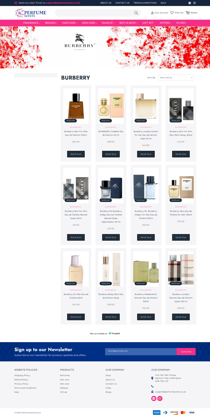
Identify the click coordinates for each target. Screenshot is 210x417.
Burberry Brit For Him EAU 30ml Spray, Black (181, 133)
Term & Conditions (145, 3)
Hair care (64, 379)
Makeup (64, 388)
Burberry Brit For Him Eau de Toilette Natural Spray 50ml (76, 215)
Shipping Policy (22, 375)
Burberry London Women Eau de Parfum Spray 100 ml (181, 298)
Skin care (64, 383)
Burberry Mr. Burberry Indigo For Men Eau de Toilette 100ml (146, 215)
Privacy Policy (21, 383)
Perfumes (65, 375)
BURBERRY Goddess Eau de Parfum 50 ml (110, 133)
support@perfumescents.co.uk (63, 2)
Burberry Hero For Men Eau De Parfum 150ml (76, 133)
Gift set (63, 392)
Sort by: (151, 77)
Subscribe (186, 351)
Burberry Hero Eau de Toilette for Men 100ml (181, 213)
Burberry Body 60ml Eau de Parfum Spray (110, 296)
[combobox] (98, 13)
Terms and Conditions (25, 388)
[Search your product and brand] (136, 13)
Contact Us (122, 3)
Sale (163, 3)
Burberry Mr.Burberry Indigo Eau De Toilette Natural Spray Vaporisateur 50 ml (111, 216)
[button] (31, 23)
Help (16, 392)
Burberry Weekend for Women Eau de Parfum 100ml (146, 298)
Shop (108, 375)
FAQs (108, 388)
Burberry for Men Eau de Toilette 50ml (76, 296)
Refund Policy (21, 379)
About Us (105, 3)
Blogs (108, 392)
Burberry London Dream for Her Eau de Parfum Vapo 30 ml (146, 135)
